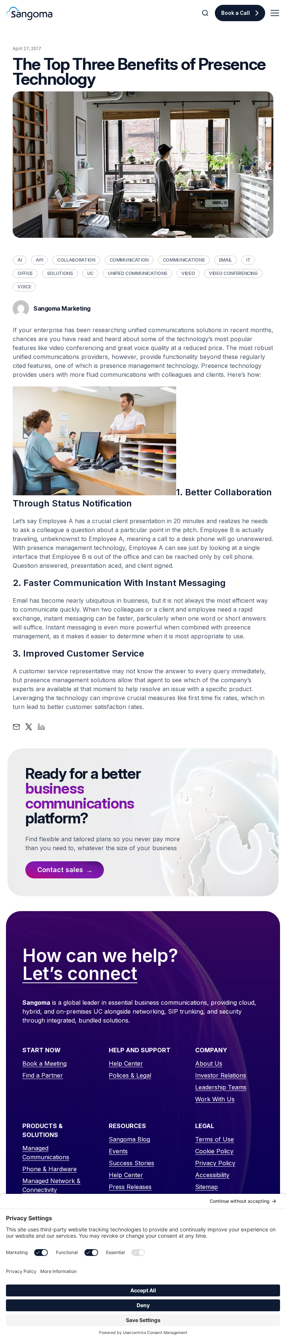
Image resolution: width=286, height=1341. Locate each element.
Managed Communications (45, 1152)
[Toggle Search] (205, 13)
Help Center (126, 1063)
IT (248, 260)
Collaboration (76, 260)
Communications (184, 260)
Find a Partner (42, 1075)
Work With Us (215, 1099)
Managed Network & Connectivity (51, 1185)
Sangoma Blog (129, 1139)
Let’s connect (79, 974)
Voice (24, 286)
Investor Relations (220, 1075)
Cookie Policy (214, 1151)
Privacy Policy (215, 1163)
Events (118, 1151)
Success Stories (131, 1163)
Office (25, 273)
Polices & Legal (130, 1075)
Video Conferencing (233, 273)
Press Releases (130, 1187)
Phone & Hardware (49, 1169)
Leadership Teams (221, 1087)
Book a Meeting (44, 1063)
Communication (129, 260)
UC (90, 273)
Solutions (60, 273)
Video (188, 273)
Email (225, 260)
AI (20, 260)
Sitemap (206, 1187)
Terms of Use (214, 1139)
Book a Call (235, 13)
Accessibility (212, 1175)
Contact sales (60, 870)
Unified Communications (137, 273)
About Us (208, 1063)
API (39, 260)
